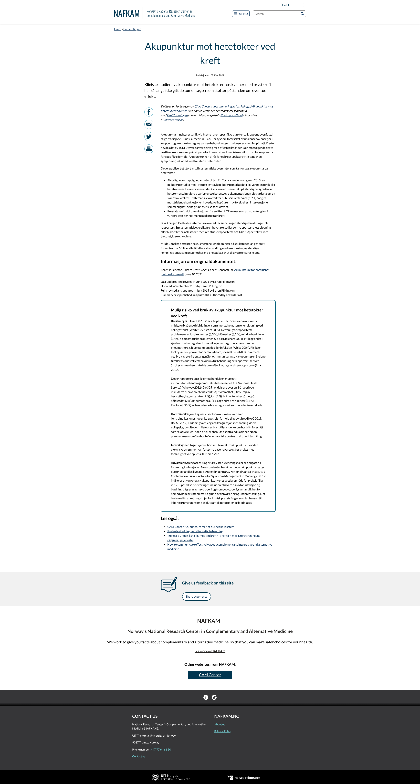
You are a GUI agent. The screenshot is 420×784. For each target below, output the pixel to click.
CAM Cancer (210, 674)
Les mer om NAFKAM (210, 651)
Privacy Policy (222, 731)
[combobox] (279, 14)
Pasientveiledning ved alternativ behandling (195, 531)
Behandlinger (132, 29)
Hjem (117, 29)
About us (219, 724)
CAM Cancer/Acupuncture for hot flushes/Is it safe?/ (200, 527)
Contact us (138, 756)
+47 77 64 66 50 (161, 749)
